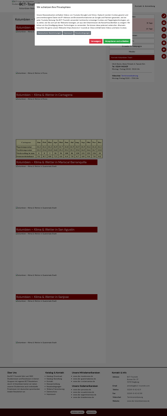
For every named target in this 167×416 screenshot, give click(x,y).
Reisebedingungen (82, 33)
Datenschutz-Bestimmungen (49, 33)
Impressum (68, 33)
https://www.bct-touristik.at (78, 28)
